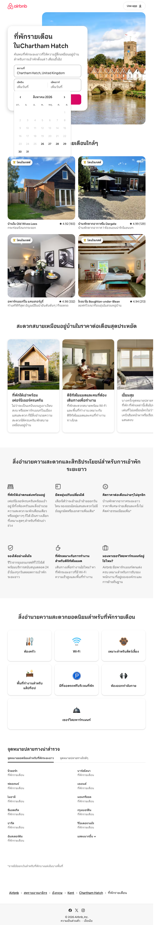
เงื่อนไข (88, 921)
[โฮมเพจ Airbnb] (17, 6)
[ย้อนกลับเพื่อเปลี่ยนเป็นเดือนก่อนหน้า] (20, 97)
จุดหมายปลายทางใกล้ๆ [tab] (74, 758)
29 (64, 144)
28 (57, 144)
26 (42, 144)
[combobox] (47, 73)
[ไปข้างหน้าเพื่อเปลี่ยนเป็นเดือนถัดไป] (64, 97)
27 (49, 144)
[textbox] (31, 87)
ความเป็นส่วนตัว (70, 921)
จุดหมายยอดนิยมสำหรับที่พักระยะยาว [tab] (31, 758)
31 (27, 151)
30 (20, 151)
